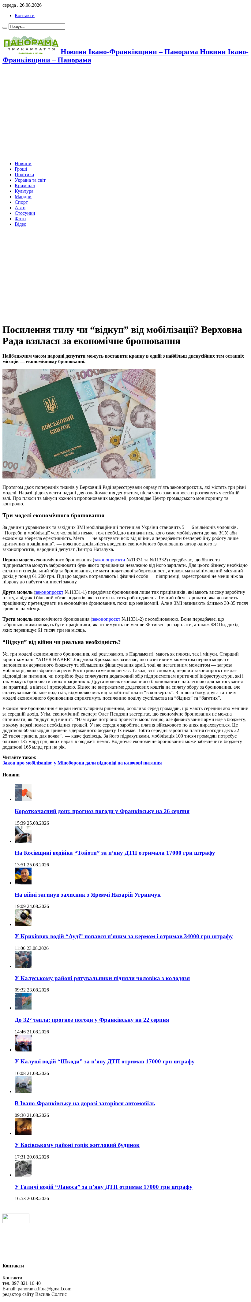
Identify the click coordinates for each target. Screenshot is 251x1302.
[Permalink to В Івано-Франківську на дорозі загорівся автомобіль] (23, 1091)
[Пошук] (4, 28)
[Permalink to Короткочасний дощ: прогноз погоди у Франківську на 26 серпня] (23, 799)
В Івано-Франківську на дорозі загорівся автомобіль (85, 1103)
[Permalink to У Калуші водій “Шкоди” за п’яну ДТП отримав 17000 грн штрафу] (23, 1049)
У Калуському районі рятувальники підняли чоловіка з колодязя (102, 978)
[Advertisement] (125, 113)
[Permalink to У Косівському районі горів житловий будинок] (23, 1133)
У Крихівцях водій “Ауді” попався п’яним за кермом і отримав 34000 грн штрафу (124, 936)
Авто (20, 207)
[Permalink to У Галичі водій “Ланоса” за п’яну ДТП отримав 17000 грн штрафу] (23, 1174)
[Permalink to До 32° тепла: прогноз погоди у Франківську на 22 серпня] (23, 1007)
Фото (20, 218)
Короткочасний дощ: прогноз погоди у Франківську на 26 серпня (102, 811)
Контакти (25, 15)
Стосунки (25, 213)
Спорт (21, 202)
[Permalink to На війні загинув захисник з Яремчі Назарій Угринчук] (23, 882)
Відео (20, 224)
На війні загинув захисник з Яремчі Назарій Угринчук (88, 894)
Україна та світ (30, 180)
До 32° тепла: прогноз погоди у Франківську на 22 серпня (92, 1020)
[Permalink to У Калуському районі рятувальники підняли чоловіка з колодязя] (23, 966)
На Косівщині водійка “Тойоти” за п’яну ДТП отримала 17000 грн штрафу (115, 853)
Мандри (23, 196)
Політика (24, 174)
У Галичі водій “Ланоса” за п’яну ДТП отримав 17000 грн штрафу (104, 1187)
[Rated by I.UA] (15, 1221)
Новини (23, 163)
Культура (24, 191)
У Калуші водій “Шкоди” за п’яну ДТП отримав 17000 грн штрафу (105, 1061)
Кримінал (25, 185)
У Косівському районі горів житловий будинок (77, 1145)
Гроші (21, 169)
